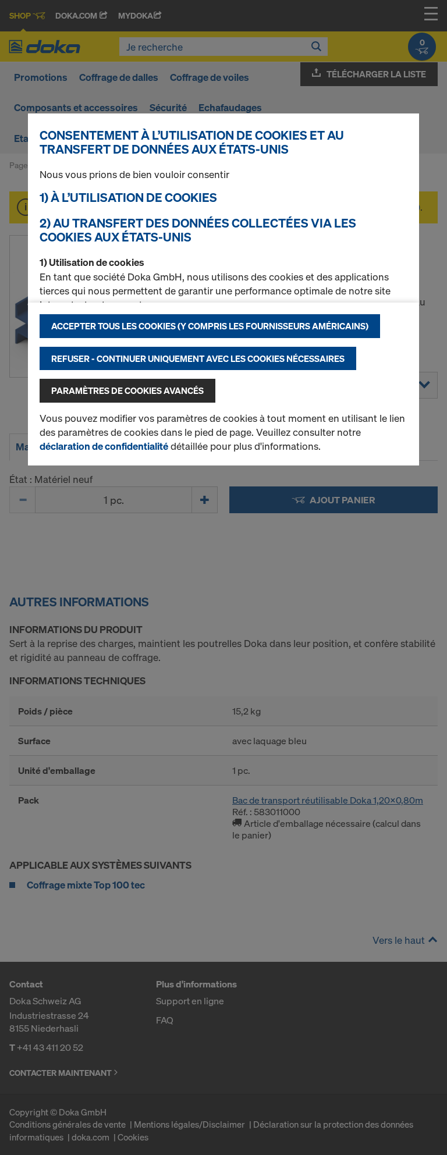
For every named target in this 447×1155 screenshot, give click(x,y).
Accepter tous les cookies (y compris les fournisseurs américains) (209, 326)
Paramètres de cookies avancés (127, 390)
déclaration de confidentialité (104, 446)
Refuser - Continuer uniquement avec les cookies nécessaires (198, 358)
